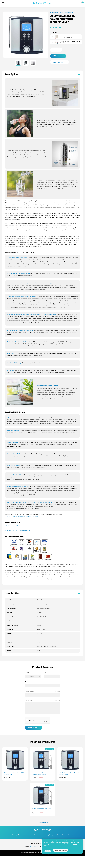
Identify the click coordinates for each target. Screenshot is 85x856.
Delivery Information (18, 835)
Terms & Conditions (34, 835)
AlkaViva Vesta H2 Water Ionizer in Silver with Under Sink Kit (41, 809)
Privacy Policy (49, 835)
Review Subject (42, 691)
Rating (33, 672)
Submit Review (32, 728)
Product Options (56, 33)
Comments (42, 700)
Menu (3, 3)
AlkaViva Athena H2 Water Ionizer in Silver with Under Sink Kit (42, 773)
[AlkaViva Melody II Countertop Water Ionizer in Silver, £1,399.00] (70, 759)
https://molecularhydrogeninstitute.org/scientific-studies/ (21, 516)
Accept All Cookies (61, 850)
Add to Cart (57, 56)
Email (42, 682)
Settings (48, 850)
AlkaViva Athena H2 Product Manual (15, 526)
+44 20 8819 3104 (34, 846)
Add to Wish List (58, 62)
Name (45, 672)
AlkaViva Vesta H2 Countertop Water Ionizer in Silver (14, 773)
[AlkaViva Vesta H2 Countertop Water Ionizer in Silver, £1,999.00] (14, 759)
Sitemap (70, 835)
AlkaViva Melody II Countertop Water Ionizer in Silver (69, 773)
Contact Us (60, 835)
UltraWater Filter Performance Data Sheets (17, 530)
